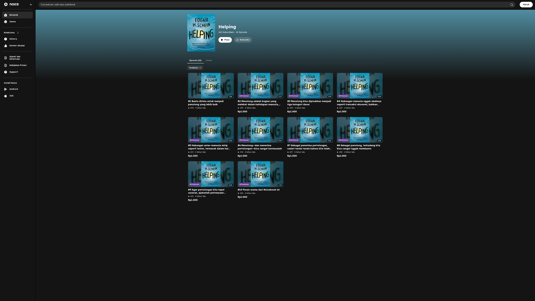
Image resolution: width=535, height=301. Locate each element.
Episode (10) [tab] (195, 60)
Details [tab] (209, 60)
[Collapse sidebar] (31, 4)
